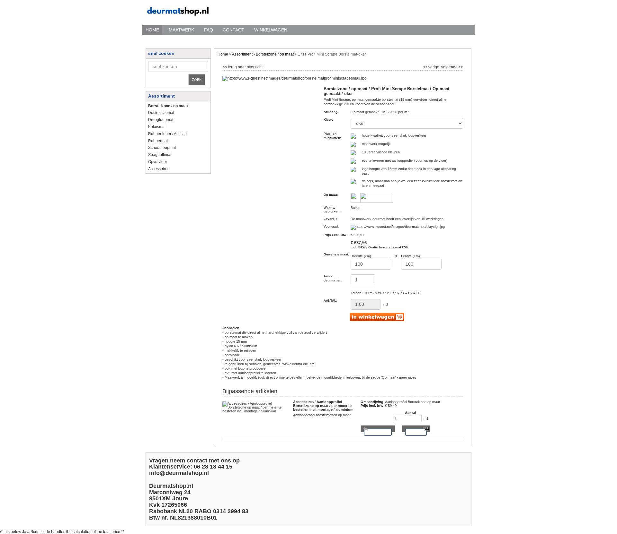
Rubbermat (158, 141)
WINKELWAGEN (270, 29)
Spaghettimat (159, 154)
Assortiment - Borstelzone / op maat (263, 54)
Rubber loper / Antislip (167, 134)
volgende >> (451, 66)
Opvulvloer (157, 161)
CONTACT (233, 29)
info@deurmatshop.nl (179, 473)
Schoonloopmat (162, 147)
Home (223, 54)
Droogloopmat (160, 119)
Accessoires (158, 169)
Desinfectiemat (161, 112)
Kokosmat (156, 127)
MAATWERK (181, 29)
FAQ (208, 29)
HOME (152, 29)
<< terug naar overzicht (242, 66)
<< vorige (431, 66)
